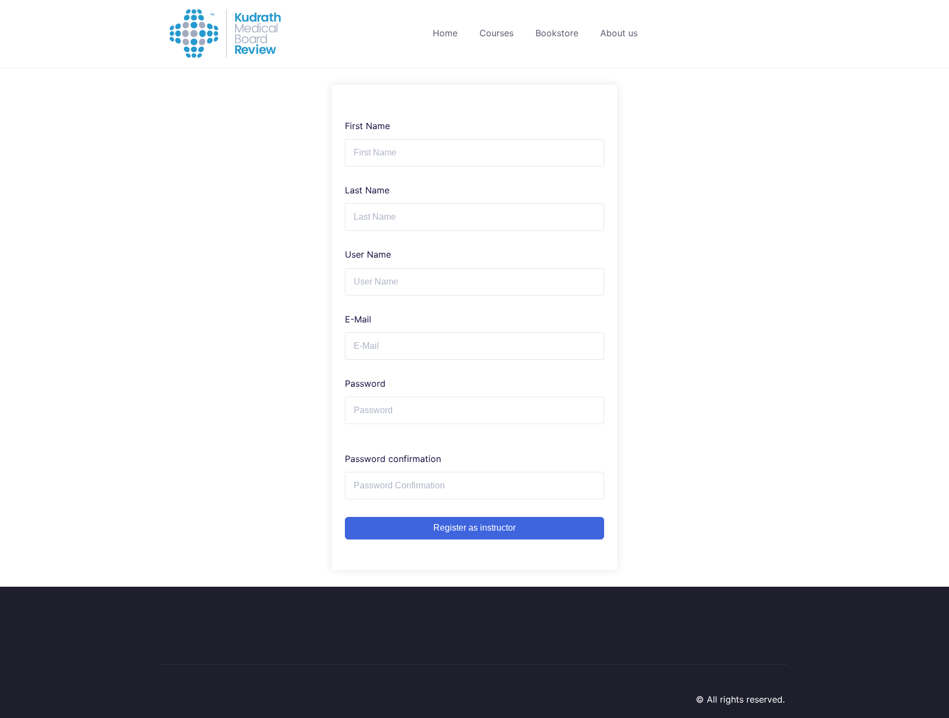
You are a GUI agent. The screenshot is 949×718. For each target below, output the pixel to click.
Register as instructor (474, 527)
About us (619, 32)
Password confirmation (393, 458)
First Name (367, 125)
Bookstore (556, 32)
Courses (496, 32)
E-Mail (358, 319)
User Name (368, 254)
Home (445, 32)
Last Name (367, 190)
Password (365, 383)
